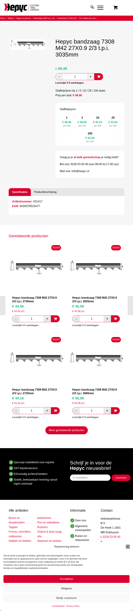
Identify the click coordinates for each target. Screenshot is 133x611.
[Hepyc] (21, 8)
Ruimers (42, 527)
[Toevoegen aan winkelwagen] (98, 76)
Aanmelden (121, 478)
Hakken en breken (20, 540)
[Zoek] (90, 8)
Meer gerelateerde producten (66, 430)
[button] (128, 546)
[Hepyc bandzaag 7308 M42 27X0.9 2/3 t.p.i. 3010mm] (2, 305)
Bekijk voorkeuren (66, 597)
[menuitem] (90, 8)
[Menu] (98, 8)
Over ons (80, 520)
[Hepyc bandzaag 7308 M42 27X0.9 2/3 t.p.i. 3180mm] (130, 305)
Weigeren (66, 588)
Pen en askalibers (48, 522)
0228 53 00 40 (111, 536)
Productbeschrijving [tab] (45, 191)
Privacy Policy (72, 606)
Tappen (13, 527)
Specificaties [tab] (20, 191)
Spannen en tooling (49, 540)
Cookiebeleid (58, 606)
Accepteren (66, 578)
